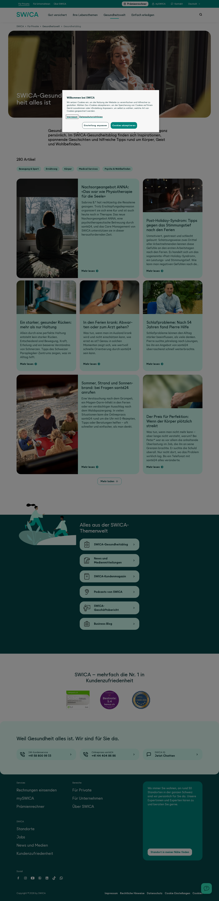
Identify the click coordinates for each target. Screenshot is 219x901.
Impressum (72, 117)
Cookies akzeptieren (123, 125)
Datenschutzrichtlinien (91, 117)
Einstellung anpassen (95, 125)
